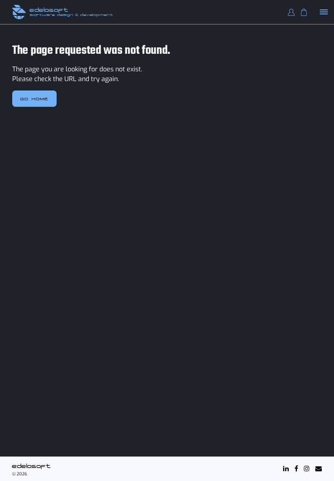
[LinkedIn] (286, 468)
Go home (34, 98)
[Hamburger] (324, 12)
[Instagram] (307, 468)
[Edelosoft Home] (19, 12)
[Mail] (318, 468)
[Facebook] (296, 468)
